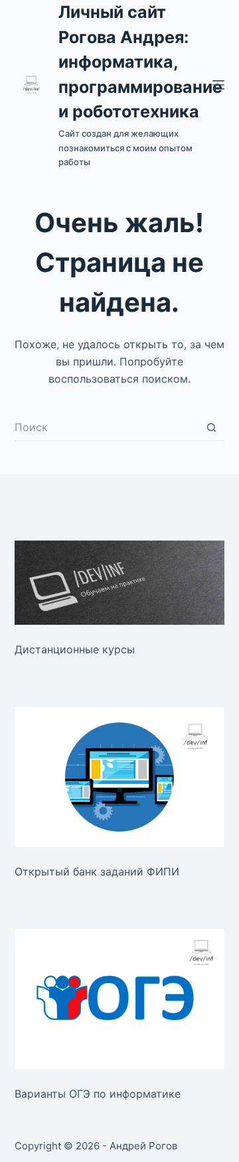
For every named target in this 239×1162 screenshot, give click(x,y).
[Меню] (218, 85)
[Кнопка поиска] (211, 428)
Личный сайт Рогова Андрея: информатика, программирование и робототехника (140, 61)
